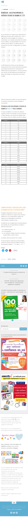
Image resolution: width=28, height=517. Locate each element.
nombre (13, 259)
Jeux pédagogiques (4, 5)
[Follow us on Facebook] (21, 266)
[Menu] (26, 2)
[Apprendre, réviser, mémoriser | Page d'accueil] (3, 2)
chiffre (9, 259)
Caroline (5, 9)
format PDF (10, 108)
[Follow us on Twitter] (23, 266)
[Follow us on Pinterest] (26, 266)
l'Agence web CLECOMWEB (14, 509)
